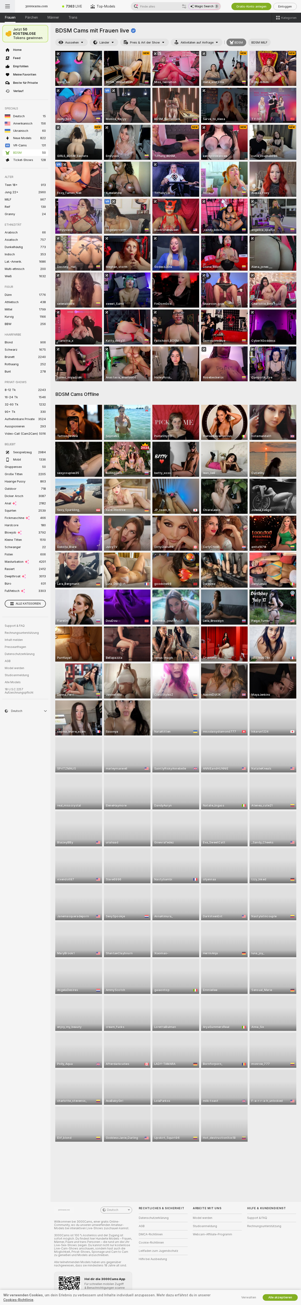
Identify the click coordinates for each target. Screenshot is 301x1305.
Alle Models (13, 682)
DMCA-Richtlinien (151, 1234)
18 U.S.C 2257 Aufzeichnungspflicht (19, 691)
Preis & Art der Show (145, 42)
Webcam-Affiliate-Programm (212, 1234)
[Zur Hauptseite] (36, 6)
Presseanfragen (15, 647)
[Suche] (184, 6)
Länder (104, 42)
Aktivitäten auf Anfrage (197, 42)
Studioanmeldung (17, 675)
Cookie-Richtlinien (151, 1242)
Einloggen (285, 6)
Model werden (14, 668)
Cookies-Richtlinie (18, 1300)
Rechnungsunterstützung (22, 632)
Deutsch (112, 1210)
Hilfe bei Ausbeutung (153, 1259)
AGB (8, 661)
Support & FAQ (15, 625)
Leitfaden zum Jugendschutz (158, 1251)
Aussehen (72, 42)
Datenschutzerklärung (20, 654)
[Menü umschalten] (7, 6)
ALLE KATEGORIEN (28, 603)
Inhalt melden (14, 640)
